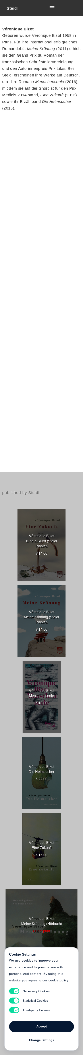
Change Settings (41, 1040)
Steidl (12, 8)
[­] (68, 7)
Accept (41, 1026)
